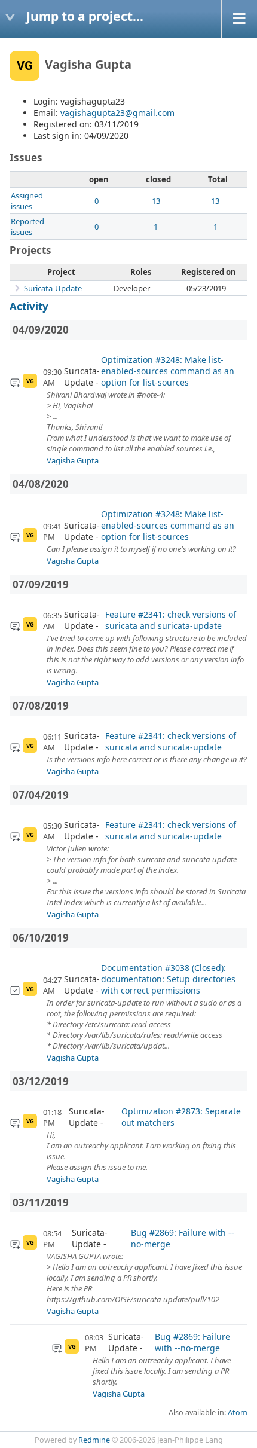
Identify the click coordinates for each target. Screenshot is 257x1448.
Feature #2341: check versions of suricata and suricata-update (170, 620)
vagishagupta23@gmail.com (117, 112)
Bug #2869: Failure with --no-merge (182, 1238)
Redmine (94, 1440)
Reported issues (27, 226)
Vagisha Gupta (73, 460)
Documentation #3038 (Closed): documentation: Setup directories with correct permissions (168, 979)
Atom (237, 1412)
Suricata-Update (53, 288)
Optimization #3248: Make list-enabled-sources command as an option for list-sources (167, 371)
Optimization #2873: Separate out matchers (181, 1116)
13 (156, 200)
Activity (29, 306)
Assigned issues (27, 201)
